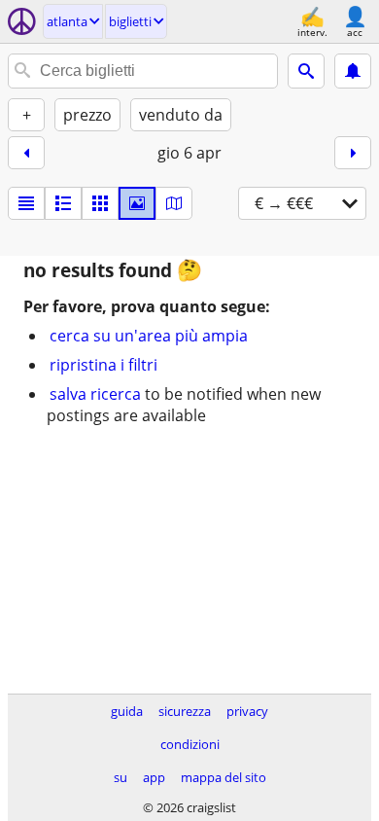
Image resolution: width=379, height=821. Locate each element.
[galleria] (137, 203)
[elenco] (26, 203)
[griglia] (100, 203)
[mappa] (173, 203)
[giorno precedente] (26, 152)
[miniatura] (63, 203)
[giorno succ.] (352, 152)
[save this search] (352, 71)
